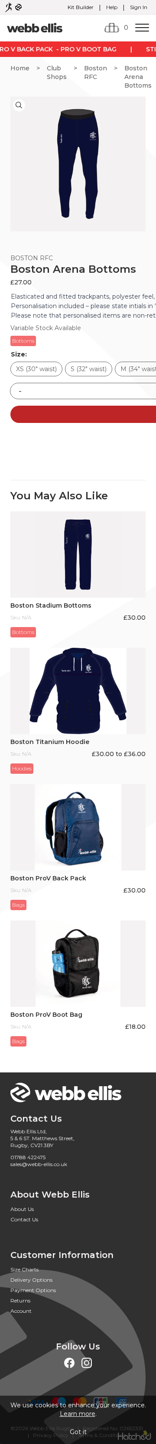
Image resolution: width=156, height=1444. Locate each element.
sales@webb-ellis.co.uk (38, 1164)
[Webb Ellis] (34, 27)
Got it (78, 1432)
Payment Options (33, 1290)
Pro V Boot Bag (86, 49)
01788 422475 (28, 1157)
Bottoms (23, 340)
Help (111, 7)
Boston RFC (95, 72)
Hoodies (22, 768)
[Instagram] (86, 1363)
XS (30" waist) (36, 369)
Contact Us (24, 1219)
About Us (22, 1209)
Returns (20, 1300)
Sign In (138, 7)
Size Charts (24, 1269)
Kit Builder (81, 7)
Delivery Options (31, 1280)
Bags (18, 905)
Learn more (77, 1414)
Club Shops (57, 72)
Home (19, 68)
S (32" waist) (89, 369)
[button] (19, 105)
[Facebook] (69, 1363)
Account (21, 1311)
